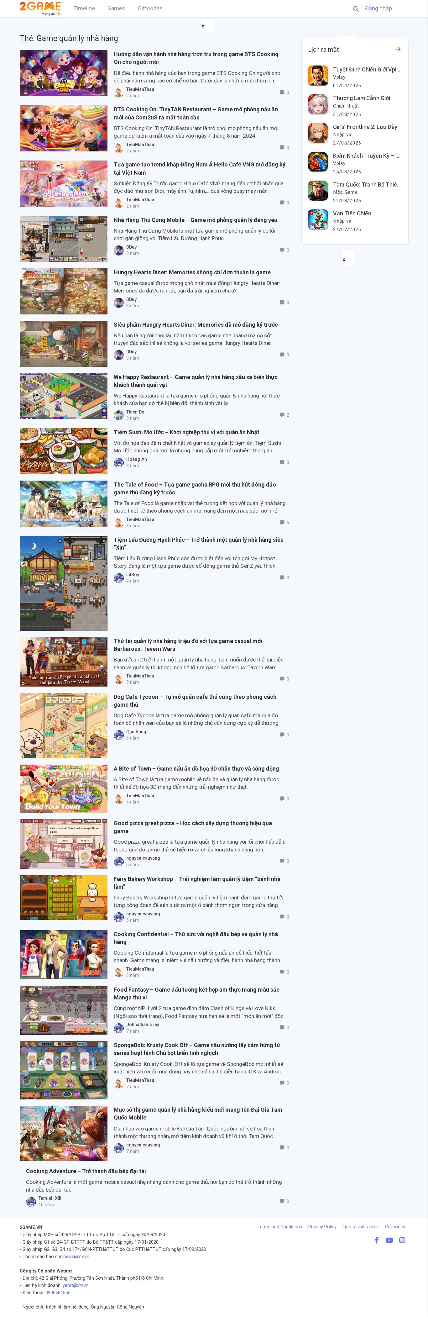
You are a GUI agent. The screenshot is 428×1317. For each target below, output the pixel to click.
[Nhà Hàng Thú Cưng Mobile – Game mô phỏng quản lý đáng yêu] (63, 239)
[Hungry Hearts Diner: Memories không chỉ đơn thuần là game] (63, 291)
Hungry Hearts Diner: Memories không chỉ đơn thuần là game (192, 272)
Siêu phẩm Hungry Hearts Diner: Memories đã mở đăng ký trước (196, 324)
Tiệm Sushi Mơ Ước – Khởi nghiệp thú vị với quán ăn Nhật (186, 432)
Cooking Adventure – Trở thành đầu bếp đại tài (86, 1171)
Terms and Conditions (280, 1227)
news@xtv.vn (76, 1256)
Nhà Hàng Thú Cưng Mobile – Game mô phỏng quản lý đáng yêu (195, 220)
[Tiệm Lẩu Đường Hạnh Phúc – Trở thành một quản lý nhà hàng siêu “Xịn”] (63, 583)
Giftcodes (395, 1227)
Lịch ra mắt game (361, 1227)
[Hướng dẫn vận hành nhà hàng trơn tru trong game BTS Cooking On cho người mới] (63, 73)
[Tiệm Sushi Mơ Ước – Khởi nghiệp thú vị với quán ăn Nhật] (63, 451)
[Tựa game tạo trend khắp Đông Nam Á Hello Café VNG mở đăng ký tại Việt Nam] (63, 184)
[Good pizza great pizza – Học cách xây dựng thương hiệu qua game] (63, 844)
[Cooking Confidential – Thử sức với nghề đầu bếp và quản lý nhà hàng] (63, 954)
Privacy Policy (322, 1227)
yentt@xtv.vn (75, 1285)
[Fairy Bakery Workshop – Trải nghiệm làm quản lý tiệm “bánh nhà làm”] (63, 897)
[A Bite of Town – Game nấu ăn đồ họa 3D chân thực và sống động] (63, 789)
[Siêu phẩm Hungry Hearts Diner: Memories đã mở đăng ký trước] (63, 344)
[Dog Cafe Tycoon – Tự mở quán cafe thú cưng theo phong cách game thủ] (63, 725)
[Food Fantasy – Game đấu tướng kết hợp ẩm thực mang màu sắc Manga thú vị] (63, 1010)
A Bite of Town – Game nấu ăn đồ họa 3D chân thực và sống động (196, 768)
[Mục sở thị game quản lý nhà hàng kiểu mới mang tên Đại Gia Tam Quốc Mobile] (63, 1133)
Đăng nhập (378, 8)
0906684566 (57, 1292)
